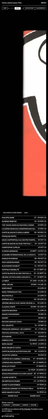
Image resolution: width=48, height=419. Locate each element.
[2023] (22, 8)
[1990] (9, 8)
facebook (6, 405)
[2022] (22, 8)
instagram (16, 405)
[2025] (23, 8)
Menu (43, 3)
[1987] (8, 8)
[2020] (21, 8)
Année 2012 (13, 396)
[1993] (10, 8)
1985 (4, 8)
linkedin (25, 405)
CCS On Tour (29, 8)
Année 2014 (35, 396)
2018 (25, 213)
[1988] (8, 8)
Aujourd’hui (40, 8)
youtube (33, 405)
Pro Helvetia (25, 409)
